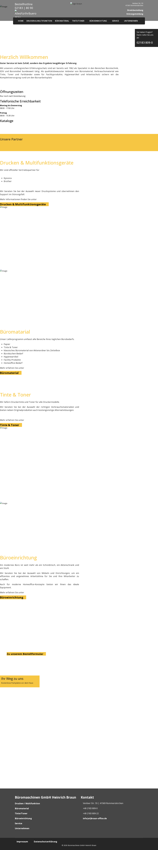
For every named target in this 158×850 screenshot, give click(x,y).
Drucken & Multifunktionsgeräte (23, 204)
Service (115, 21)
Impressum (22, 841)
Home (20, 21)
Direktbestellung (135, 10)
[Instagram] (83, 827)
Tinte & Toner (10, 425)
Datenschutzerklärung (45, 841)
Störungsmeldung (134, 14)
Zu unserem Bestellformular (25, 654)
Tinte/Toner (78, 21)
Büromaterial (62, 21)
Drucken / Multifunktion (27, 803)
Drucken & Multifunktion (39, 21)
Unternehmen (131, 21)
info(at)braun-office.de (95, 818)
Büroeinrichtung (98, 21)
